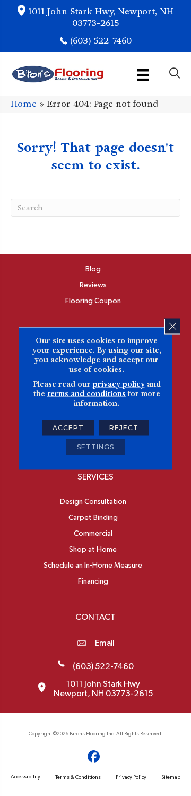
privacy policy (119, 383)
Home (24, 103)
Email (105, 643)
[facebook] (94, 757)
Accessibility (25, 777)
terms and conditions (86, 393)
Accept (68, 427)
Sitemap (170, 777)
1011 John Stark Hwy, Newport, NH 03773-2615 (100, 17)
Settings (95, 446)
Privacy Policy (131, 777)
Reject (123, 427)
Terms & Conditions (78, 777)
